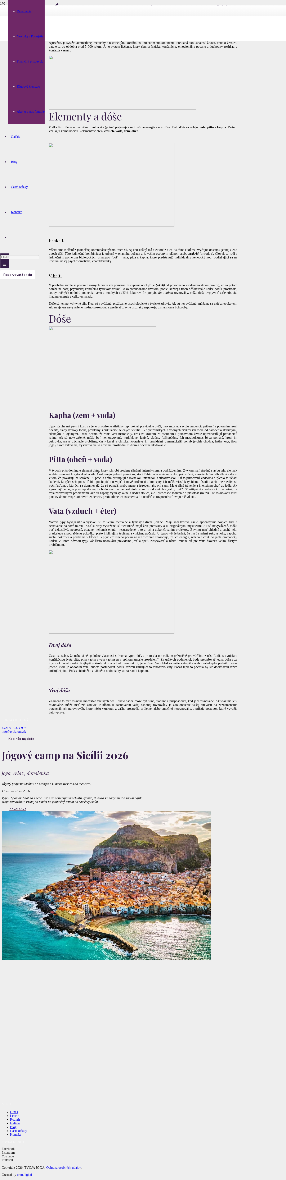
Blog (13, 1127)
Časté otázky (18, 1131)
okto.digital (24, 1174)
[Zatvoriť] (4, 265)
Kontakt (15, 1134)
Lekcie (14, 1115)
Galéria (15, 1123)
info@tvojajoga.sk (14, 731)
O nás (14, 1112)
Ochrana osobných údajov (63, 1167)
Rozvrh (15, 1119)
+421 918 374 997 (14, 728)
